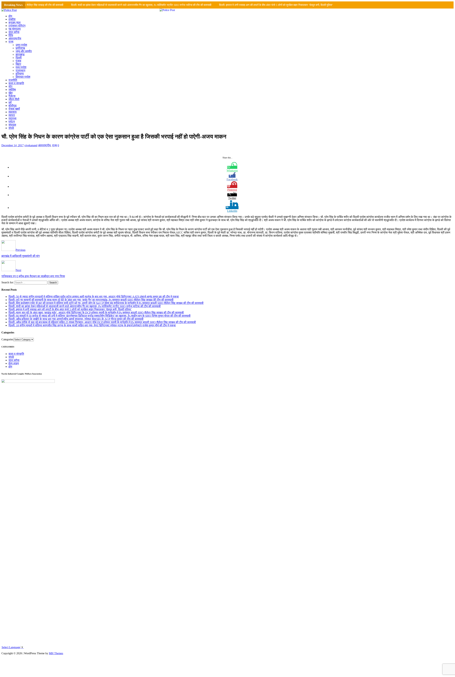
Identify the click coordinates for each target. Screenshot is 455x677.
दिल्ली (19, 57)
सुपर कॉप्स (14, 32)
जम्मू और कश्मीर (24, 51)
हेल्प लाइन (14, 363)
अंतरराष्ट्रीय (15, 38)
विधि (11, 35)
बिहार (18, 64)
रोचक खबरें (14, 108)
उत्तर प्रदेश (21, 44)
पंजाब (18, 60)
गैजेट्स (12, 95)
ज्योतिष (12, 89)
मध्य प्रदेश (21, 67)
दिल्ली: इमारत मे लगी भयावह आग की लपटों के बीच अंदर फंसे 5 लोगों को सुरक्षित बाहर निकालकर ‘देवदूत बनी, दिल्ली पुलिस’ (261, 5)
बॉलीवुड (13, 105)
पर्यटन (12, 121)
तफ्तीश (12, 19)
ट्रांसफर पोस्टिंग (17, 25)
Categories (7, 339)
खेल (11, 92)
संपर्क (11, 127)
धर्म (10, 102)
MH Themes (56, 653)
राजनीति (13, 79)
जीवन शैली (14, 99)
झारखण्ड (20, 54)
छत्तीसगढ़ (20, 48)
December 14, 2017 (12, 145)
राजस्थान (20, 70)
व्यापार (12, 115)
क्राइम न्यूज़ (14, 22)
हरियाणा (20, 73)
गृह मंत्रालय (15, 28)
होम (10, 16)
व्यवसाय (13, 111)
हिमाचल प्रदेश (23, 76)
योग (10, 86)
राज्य (11, 41)
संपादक (12, 124)
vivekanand (30, 145)
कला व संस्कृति (16, 83)
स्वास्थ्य (12, 118)
